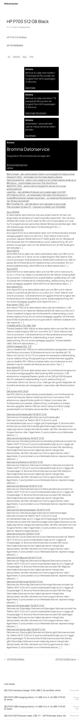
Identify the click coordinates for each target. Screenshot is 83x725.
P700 (31, 57)
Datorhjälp (30, 87)
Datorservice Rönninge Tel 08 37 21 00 (25, 581)
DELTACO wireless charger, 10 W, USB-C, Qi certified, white (32, 690)
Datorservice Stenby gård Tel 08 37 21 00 (26, 629)
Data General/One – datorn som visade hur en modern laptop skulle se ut (41, 180)
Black (25, 57)
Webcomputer (11, 3)
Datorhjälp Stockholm (35, 113)
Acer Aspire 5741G (15, 229)
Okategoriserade (24, 27)
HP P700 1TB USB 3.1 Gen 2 (65, 659)
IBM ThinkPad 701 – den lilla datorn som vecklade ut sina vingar (36, 203)
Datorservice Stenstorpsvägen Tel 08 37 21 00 (28, 509)
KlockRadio (30, 135)
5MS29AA (16, 57)
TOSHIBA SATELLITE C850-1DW (21, 325)
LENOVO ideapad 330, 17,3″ (19, 346)
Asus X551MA (13, 212)
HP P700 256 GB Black (15, 659)
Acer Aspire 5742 (14, 286)
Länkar (10, 167)
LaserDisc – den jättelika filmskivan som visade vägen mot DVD (36, 192)
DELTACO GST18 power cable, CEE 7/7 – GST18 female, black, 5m (35, 716)
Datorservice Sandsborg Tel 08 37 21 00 (25, 438)
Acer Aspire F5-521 (15, 367)
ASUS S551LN (13, 250)
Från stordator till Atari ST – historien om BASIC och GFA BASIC (36, 206)
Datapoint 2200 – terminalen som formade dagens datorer (35, 177)
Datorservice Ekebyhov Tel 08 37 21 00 (25, 462)
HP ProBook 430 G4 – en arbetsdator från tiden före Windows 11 (37, 194)
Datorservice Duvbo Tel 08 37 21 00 (23, 533)
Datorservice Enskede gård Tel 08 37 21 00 (27, 414)
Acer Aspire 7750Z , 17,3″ (18, 304)
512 (9, 57)
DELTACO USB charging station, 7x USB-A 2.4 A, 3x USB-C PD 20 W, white (34, 698)
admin (15, 27)
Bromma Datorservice (17, 164)
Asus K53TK (12, 268)
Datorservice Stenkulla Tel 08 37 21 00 (24, 485)
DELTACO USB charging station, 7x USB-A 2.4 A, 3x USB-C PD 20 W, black (34, 707)
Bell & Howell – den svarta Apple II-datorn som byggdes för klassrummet (41, 174)
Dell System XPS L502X (17, 391)
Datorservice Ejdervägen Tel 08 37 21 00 (25, 605)
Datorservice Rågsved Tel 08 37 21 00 (24, 557)
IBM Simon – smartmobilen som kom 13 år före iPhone (32, 183)
